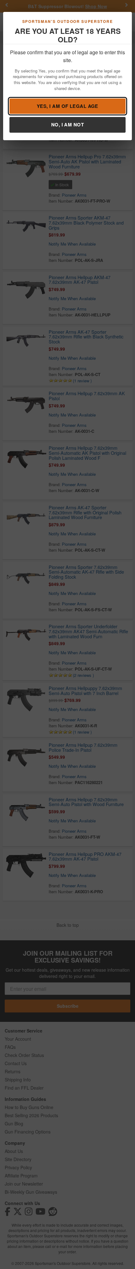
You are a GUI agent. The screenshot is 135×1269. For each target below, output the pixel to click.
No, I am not (67, 124)
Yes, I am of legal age (67, 106)
